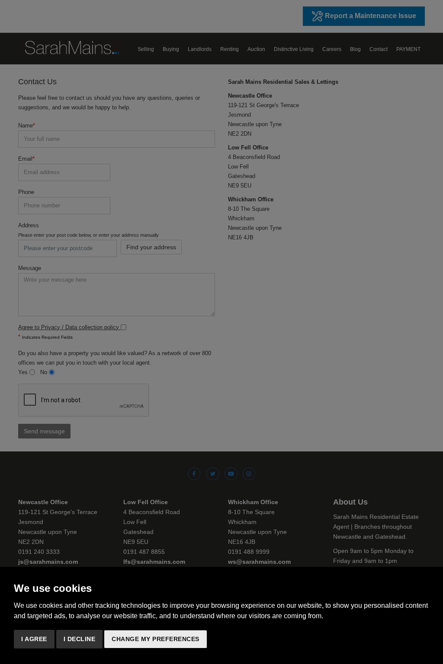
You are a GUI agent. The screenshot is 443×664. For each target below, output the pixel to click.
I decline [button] (80, 638)
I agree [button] (34, 638)
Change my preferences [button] (155, 638)
